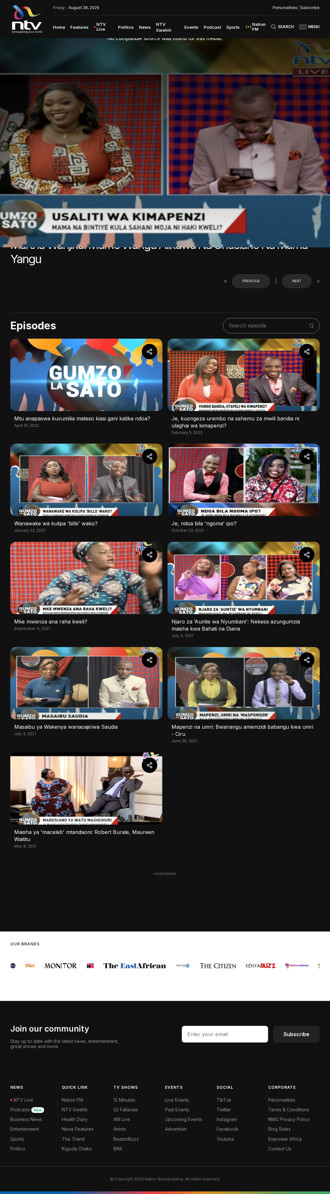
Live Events (177, 1100)
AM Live (121, 1119)
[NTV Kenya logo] (26, 19)
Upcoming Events (183, 1119)
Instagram (227, 1119)
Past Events (177, 1109)
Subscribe (310, 7)
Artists (119, 1129)
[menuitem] (59, 27)
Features (79, 27)
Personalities (285, 7)
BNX (118, 1148)
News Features (77, 1129)
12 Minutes (124, 1100)
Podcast (212, 27)
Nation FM (72, 1100)
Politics (126, 27)
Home (59, 27)
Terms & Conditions (288, 1109)
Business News (26, 1119)
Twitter (224, 1109)
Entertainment (24, 1129)
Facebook (227, 1129)
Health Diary (75, 1119)
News (145, 27)
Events (191, 27)
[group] (18, 965)
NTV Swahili (74, 1109)
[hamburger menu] (303, 27)
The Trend (73, 1139)
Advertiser (176, 1129)
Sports (233, 27)
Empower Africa (285, 1139)
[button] (307, 27)
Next (296, 281)
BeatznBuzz (126, 1139)
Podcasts (26, 1109)
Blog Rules (279, 1129)
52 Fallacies (125, 1109)
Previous (251, 281)
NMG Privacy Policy (289, 1119)
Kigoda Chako (77, 1148)
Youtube (225, 1139)
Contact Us (279, 1148)
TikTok (224, 1100)
